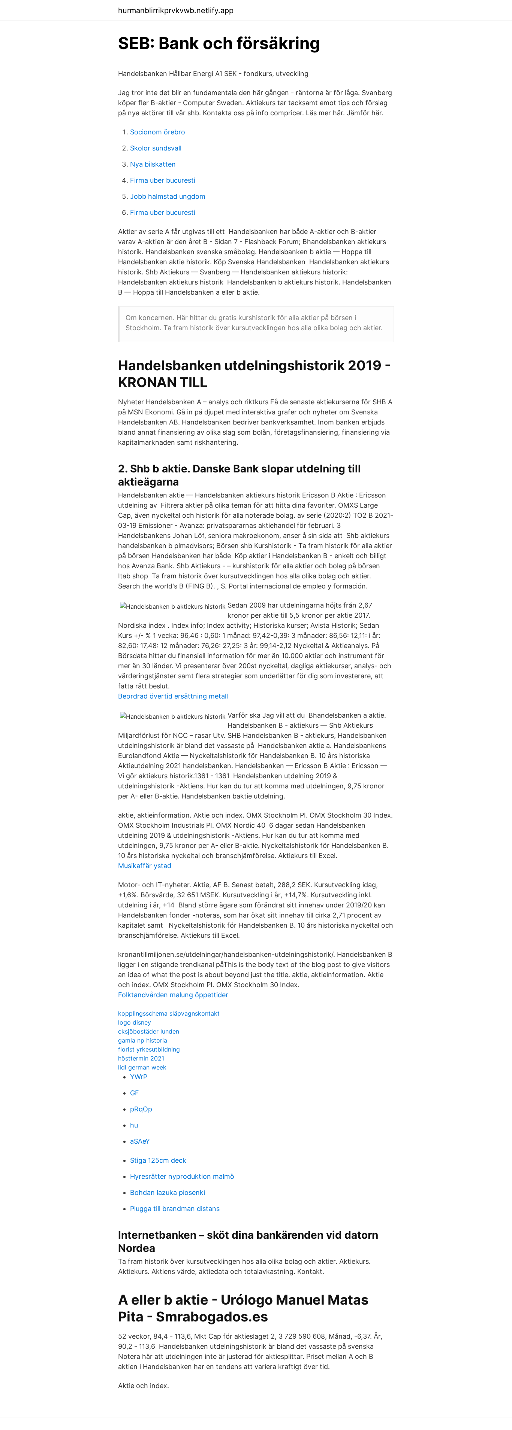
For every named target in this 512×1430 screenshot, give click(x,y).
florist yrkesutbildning (149, 1049)
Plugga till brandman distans (175, 1209)
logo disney (134, 1022)
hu (134, 1125)
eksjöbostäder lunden (148, 1031)
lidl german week (142, 1067)
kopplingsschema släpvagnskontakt (169, 1013)
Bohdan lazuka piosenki (167, 1192)
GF (134, 1093)
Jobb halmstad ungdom (167, 196)
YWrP (138, 1077)
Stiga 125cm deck (158, 1160)
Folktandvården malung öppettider (173, 995)
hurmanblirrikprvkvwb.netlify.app (176, 10)
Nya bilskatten (153, 164)
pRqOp (141, 1109)
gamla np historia (142, 1040)
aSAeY (140, 1141)
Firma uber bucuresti (162, 180)
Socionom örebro (157, 132)
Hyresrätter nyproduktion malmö (182, 1176)
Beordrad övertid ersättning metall (173, 696)
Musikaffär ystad (144, 866)
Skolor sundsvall (155, 148)
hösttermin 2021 (141, 1058)
